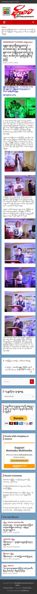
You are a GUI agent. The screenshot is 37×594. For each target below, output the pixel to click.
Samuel (5, 480)
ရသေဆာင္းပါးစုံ (18, 522)
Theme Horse (26, 588)
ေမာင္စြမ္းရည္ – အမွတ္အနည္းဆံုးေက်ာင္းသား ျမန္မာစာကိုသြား (18, 495)
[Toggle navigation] (4, 22)
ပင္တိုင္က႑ (5, 522)
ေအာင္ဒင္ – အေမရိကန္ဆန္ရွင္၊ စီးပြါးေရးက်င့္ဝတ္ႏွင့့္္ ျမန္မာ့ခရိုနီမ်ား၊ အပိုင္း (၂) (18, 369)
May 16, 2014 (7, 532)
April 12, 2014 (7, 559)
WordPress (25, 591)
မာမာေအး (10, 522)
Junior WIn (6, 539)
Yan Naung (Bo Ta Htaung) (13, 42)
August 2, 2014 (8, 63)
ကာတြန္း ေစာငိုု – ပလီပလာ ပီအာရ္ (17, 361)
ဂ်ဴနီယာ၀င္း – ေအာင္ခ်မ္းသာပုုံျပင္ (17, 556)
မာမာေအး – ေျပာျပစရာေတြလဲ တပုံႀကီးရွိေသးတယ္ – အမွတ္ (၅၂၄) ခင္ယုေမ (18, 527)
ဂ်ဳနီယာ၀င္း (6, 553)
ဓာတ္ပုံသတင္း (28, 42)
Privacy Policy (8, 588)
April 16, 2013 (7, 573)
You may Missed (10, 517)
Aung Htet (16, 532)
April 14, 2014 (7, 547)
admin (16, 63)
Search (32, 381)
